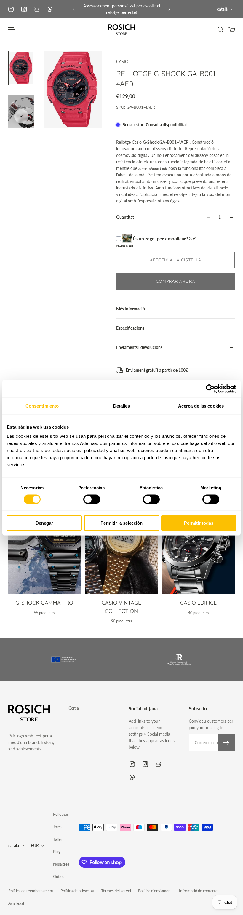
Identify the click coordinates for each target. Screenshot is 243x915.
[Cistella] (231, 29)
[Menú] (12, 30)
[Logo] (121, 30)
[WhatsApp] (50, 9)
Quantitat (125, 217)
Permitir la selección (121, 523)
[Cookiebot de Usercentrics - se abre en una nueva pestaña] (210, 388)
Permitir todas (198, 523)
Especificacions (130, 327)
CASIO (122, 61)
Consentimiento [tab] (42, 405)
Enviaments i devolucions (139, 347)
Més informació (130, 308)
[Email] (37, 9)
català (222, 9)
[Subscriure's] (226, 742)
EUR (35, 845)
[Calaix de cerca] (220, 29)
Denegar (44, 523)
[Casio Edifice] (198, 561)
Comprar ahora (175, 281)
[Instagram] (10, 9)
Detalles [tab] (121, 405)
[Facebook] (24, 9)
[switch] (91, 499)
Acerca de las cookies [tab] (201, 405)
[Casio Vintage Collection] (121, 561)
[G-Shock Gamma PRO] (44, 561)
